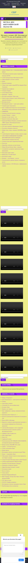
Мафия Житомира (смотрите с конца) (10, 467)
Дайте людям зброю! (6, 435)
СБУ (14, 12)
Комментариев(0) (14, 50)
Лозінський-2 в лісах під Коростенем (10, 405)
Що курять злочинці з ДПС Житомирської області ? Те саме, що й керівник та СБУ (14, 36)
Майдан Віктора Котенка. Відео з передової (12, 147)
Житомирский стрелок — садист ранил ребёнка (13, 104)
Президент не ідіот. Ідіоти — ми (9, 117)
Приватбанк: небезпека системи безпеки (11, 145)
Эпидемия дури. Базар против (9, 106)
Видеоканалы (23, 3)
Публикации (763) (15, 3)
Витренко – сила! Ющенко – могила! (10, 158)
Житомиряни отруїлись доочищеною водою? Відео (13, 452)
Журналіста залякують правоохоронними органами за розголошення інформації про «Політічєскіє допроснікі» (14, 424)
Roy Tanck (20, 495)
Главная (3, 3)
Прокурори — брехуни (7, 94)
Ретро (23, 4)
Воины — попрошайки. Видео (9, 454)
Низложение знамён (6, 156)
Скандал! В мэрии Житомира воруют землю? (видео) (14, 459)
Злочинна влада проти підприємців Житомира (12, 141)
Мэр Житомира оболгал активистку (10, 486)
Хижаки (4, 401)
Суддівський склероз (6, 439)
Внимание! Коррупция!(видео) (9, 474)
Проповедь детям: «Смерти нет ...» (9, 414)
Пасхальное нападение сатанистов (9, 128)
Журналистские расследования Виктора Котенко (14, 32)
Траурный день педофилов (8, 89)
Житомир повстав (6, 102)
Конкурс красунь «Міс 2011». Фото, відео (11, 444)
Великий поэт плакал (7, 124)
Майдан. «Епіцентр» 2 (7, 398)
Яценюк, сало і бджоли (7, 409)
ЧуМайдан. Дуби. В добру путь (9, 433)
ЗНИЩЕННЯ (5, 111)
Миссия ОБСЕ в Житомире (8, 420)
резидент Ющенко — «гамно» (8, 115)
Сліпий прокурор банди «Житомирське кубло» (12, 77)
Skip (16, 560)
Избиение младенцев (7, 83)
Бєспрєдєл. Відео (6, 407)
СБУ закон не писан (6, 480)
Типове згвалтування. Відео (8, 448)
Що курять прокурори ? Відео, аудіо (10, 96)
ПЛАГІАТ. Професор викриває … (9, 482)
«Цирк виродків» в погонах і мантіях (10, 79)
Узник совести (5, 473)
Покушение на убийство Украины (9, 465)
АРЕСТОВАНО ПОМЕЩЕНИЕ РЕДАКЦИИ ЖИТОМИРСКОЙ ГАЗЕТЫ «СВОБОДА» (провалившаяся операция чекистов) (12, 137)
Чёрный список (7, 4)
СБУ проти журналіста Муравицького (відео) (12, 126)
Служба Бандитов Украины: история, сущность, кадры (14, 134)
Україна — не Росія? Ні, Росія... (9, 446)
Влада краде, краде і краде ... (8, 152)
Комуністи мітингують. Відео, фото (10, 119)
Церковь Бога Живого (16, 4)
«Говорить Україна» (6, 90)
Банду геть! (4, 437)
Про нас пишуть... (6, 471)
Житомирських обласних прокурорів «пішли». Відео (14, 484)
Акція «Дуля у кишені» (7, 403)
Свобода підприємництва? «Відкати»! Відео (12, 461)
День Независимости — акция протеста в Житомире (14, 399)
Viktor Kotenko (17, 48)
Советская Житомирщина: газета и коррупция (12, 428)
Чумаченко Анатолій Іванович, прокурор (11, 113)
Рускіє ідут (4, 143)
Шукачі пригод (5, 450)
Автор (8, 3)
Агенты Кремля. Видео (7, 92)
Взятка (3, 81)
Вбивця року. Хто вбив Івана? (9, 154)
